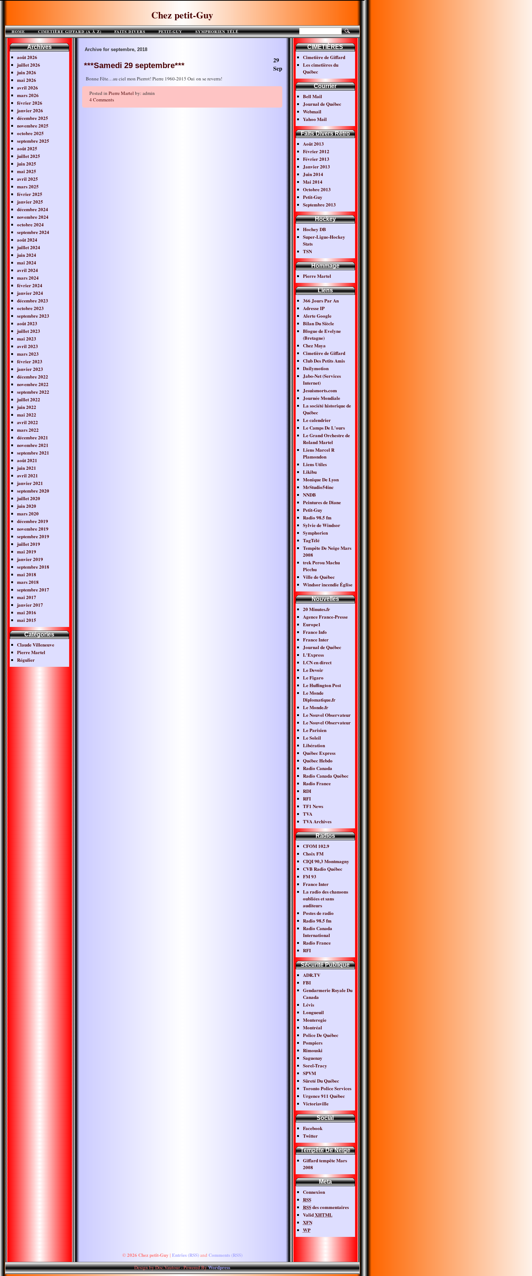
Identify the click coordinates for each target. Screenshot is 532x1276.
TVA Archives (317, 821)
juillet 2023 (28, 330)
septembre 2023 (33, 315)
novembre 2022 (32, 384)
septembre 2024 (33, 232)
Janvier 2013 (316, 166)
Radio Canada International (317, 931)
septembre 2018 (33, 566)
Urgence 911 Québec (324, 1095)
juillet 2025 (28, 155)
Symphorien (315, 532)
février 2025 (29, 194)
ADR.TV (311, 974)
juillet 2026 (28, 64)
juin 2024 (26, 254)
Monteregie (314, 1019)
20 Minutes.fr (316, 609)
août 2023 (27, 323)
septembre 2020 (33, 490)
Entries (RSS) (185, 1254)
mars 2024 (28, 277)
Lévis (308, 1004)
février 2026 (29, 102)
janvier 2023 (30, 368)
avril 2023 (27, 346)
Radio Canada (317, 768)
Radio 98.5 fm (317, 517)
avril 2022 (27, 422)
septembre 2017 (33, 589)
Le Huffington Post (322, 685)
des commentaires (326, 1207)
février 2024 (29, 285)
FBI (307, 982)
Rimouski (312, 1050)
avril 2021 (27, 475)
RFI (307, 798)
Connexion (314, 1191)
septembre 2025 (33, 140)
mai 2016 (26, 612)
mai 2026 (26, 79)
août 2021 (27, 460)
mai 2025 (26, 171)
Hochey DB (314, 229)
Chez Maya (314, 345)
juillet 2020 (28, 498)
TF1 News (313, 806)
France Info (315, 631)
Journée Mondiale (321, 397)
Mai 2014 (312, 181)
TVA (307, 813)
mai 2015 (26, 619)
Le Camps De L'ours (324, 427)
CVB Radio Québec (322, 868)
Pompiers (312, 1042)
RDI (307, 790)
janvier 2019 (30, 559)
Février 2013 (316, 158)
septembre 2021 (33, 452)
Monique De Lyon (321, 479)
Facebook (312, 1128)
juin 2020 (26, 505)
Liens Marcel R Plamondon (318, 453)
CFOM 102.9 (316, 845)
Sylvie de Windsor (321, 525)
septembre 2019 (33, 536)
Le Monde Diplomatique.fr (319, 696)
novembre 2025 (32, 125)
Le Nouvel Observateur (327, 714)
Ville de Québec (319, 576)
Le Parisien (314, 730)
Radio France (317, 783)
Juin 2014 (313, 174)
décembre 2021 (32, 437)
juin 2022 (26, 406)
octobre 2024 (30, 224)
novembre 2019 (32, 528)
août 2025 (27, 148)
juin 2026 (26, 72)
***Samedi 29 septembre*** (134, 65)
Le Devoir (313, 669)
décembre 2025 (32, 117)
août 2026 (27, 57)
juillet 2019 (28, 543)
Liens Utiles (315, 464)
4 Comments (101, 99)
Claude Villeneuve (35, 644)
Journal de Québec (322, 103)
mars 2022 (28, 429)
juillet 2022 (28, 399)
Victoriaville (316, 1103)
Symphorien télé (216, 31)
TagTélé (311, 540)
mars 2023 (28, 353)
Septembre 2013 (319, 204)
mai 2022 (26, 414)
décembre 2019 (32, 521)
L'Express (313, 654)
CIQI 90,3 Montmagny (326, 861)
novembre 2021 (32, 445)
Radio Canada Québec (326, 775)
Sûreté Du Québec (321, 1080)
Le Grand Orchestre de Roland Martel (326, 438)
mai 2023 (26, 338)
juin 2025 (26, 163)
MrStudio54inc (318, 487)
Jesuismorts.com (320, 390)
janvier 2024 (30, 292)
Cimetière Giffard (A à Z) (69, 31)
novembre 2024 (32, 216)
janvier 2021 (30, 483)
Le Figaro (313, 677)
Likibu (310, 471)
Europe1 (312, 624)
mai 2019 (26, 551)
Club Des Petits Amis (324, 360)
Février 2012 (316, 151)
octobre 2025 (30, 133)
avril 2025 (27, 178)
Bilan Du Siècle (318, 323)
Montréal (312, 1027)
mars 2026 (28, 95)
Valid (318, 1214)
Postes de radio (318, 912)
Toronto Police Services (327, 1088)
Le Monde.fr (315, 707)
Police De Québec (320, 1035)
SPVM (309, 1073)
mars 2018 (28, 581)
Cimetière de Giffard (324, 57)
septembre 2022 (33, 391)
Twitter (310, 1135)
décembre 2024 (32, 209)
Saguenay (312, 1057)
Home (18, 31)
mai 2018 (26, 574)
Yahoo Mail (315, 119)
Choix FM (313, 853)
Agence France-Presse (325, 616)
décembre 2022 (32, 376)
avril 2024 (27, 270)
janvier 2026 (30, 110)
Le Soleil (312, 737)
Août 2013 (313, 143)
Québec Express (319, 752)
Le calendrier (317, 420)
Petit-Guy (170, 31)
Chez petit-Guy (182, 15)
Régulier (26, 659)
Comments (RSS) (225, 1254)
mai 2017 (26, 597)
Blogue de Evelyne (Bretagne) (322, 334)
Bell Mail (312, 96)
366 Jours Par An (321, 300)
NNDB (309, 494)
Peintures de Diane (322, 502)
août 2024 (27, 239)
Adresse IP (314, 308)
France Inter (316, 639)
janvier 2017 (30, 604)
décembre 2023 (32, 300)
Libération (314, 745)
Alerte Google (317, 315)
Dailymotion (316, 368)
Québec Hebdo (318, 760)
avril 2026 (27, 87)
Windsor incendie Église (327, 584)
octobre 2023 (30, 308)
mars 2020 (28, 513)
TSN (307, 251)
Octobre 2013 (317, 189)
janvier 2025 (30, 201)
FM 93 (309, 876)
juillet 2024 (28, 247)
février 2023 (29, 361)
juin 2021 (26, 467)
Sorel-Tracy (315, 1065)
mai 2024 (26, 262)
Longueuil (313, 1012)
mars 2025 (28, 186)
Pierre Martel (31, 652)
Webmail (312, 111)
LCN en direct (317, 662)
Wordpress (219, 1267)
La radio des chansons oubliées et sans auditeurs (325, 898)
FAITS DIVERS (129, 31)
